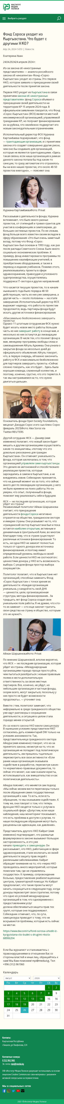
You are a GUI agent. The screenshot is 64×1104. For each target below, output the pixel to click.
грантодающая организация (23, 141)
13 (32, 999)
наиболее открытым (26, 528)
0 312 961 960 (8, 1060)
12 (24, 999)
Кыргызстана (40, 92)
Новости (29, 49)
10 (8, 999)
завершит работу (29, 331)
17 (8, 1004)
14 (40, 999)
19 (24, 1004)
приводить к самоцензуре (28, 845)
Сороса (36, 99)
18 (16, 1004)
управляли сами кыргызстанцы (40, 463)
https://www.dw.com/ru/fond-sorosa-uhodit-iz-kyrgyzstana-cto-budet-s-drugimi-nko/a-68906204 (30, 934)
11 (16, 999)
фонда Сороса (29, 514)
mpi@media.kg (17, 1063)
